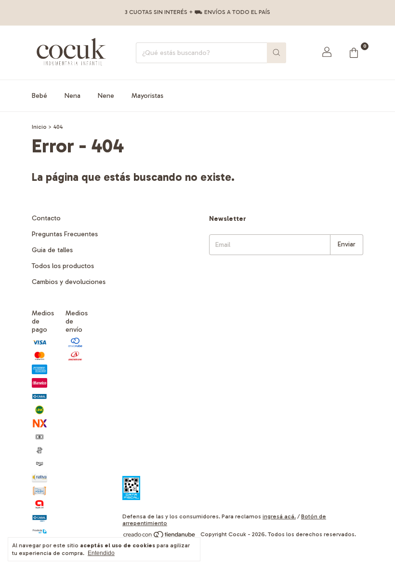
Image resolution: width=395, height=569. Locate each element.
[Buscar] (276, 52)
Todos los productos (63, 266)
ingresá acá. (279, 516)
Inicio (39, 126)
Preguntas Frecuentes (65, 234)
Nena (72, 96)
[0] (353, 52)
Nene (106, 96)
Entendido (101, 553)
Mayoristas (147, 96)
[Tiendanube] (159, 536)
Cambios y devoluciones (68, 282)
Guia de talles (52, 250)
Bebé (39, 96)
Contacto (46, 218)
